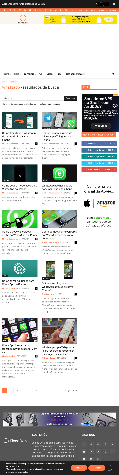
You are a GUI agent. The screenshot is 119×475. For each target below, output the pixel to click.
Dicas (16, 74)
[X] (40, 10)
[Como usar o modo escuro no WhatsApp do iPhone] (19, 173)
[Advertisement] (59, 47)
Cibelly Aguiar (48, 294)
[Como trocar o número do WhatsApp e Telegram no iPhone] (59, 120)
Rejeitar (97, 467)
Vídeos (50, 74)
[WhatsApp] (45, 10)
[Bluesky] (55, 10)
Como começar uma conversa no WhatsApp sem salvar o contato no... (59, 235)
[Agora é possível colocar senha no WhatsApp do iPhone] (19, 219)
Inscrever (110, 169)
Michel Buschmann (11, 143)
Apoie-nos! (90, 10)
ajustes (24, 472)
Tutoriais (29, 74)
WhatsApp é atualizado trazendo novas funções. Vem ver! (19, 349)
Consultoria (102, 10)
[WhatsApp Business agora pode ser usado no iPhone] (59, 173)
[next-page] (36, 390)
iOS (59, 74)
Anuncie (113, 10)
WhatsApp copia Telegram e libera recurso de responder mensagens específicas (58, 351)
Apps (45, 180)
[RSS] (25, 10)
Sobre (70, 10)
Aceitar (78, 467)
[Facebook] (4, 10)
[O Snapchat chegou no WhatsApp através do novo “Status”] (59, 270)
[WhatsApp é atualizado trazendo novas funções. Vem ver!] (19, 330)
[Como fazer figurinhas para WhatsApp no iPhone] (19, 268)
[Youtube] (50, 10)
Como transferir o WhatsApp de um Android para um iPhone (19, 136)
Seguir (111, 150)
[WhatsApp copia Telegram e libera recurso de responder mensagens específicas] (59, 331)
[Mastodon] (60, 10)
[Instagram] (9, 10)
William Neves (48, 358)
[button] (113, 74)
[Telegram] (30, 10)
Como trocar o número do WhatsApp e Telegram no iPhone (57, 136)
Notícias (6, 180)
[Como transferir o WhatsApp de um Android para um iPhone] (19, 120)
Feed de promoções (75, 74)
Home (6, 74)
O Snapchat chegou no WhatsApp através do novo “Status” (57, 287)
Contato (79, 10)
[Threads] (66, 10)
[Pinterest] (20, 10)
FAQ (40, 74)
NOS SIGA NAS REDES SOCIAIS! (98, 134)
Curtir (111, 143)
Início (4, 81)
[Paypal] (14, 10)
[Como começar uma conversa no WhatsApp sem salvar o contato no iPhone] (59, 219)
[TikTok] (35, 10)
